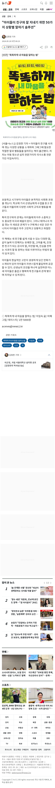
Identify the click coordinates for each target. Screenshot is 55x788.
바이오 (48, 728)
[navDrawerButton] (51, 3)
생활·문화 (7, 733)
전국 (7, 722)
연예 (4, 651)
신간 (16, 345)
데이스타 (6, 345)
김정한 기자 (10, 36)
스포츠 (5, 685)
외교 (20, 722)
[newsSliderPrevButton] (44, 583)
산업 (7, 728)
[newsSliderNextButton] (51, 583)
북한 (34, 722)
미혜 (40, 340)
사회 (20, 717)
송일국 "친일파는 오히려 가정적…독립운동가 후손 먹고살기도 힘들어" (25, 625)
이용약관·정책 (36, 750)
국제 (48, 717)
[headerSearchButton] (41, 3)
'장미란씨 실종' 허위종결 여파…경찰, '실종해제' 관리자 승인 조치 (25, 614)
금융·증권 (48, 722)
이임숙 (32, 340)
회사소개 (8, 750)
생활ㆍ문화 (6, 16)
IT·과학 (34, 728)
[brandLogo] (6, 3)
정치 (7, 717)
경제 (34, 717)
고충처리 (47, 750)
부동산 (20, 728)
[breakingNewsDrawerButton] (46, 3)
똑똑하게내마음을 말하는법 (14, 340)
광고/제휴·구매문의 (21, 750)
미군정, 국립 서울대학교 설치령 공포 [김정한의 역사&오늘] (20, 364)
